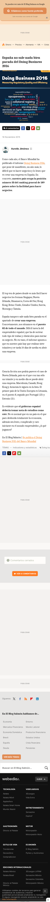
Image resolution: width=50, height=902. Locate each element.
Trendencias (8, 849)
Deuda (6, 748)
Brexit (5, 737)
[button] (21, 148)
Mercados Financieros (13, 727)
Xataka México (9, 871)
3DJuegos (30, 794)
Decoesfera (8, 853)
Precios (18, 45)
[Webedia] (10, 780)
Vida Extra (30, 797)
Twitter (28, 128)
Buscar (46, 767)
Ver (26, 574)
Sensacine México (34, 875)
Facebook (23, 128)
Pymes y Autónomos (35, 853)
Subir (39, 779)
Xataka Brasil (8, 875)
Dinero (8, 45)
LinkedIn (37, 698)
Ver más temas (11, 757)
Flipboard (33, 128)
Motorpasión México (35, 883)
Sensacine (30, 812)
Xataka (6, 794)
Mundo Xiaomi (9, 809)
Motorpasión (31, 830)
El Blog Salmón (32, 849)
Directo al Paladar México (10, 884)
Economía (7, 721)
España (6, 743)
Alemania (29, 45)
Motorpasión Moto (34, 834)
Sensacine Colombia (34, 879)
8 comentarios (12, 128)
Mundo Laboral (32, 727)
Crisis (46, 45)
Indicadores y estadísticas (25, 447)
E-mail (38, 128)
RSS (25, 698)
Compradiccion (9, 857)
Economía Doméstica (12, 732)
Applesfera (7, 801)
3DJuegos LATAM (33, 871)
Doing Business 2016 (34, 163)
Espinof (29, 816)
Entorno (29, 721)
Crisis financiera (33, 743)
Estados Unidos (33, 737)
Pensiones (30, 748)
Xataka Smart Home (11, 805)
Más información (9, 899)
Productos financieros (36, 732)
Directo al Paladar (10, 830)
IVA (39, 45)
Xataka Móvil (8, 797)
